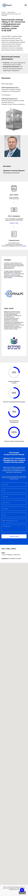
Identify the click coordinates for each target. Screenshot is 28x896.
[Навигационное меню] (26, 5)
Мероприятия (11, 12)
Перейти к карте (14, 223)
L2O (14, 276)
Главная (3, 12)
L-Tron (12, 273)
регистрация (22, 246)
